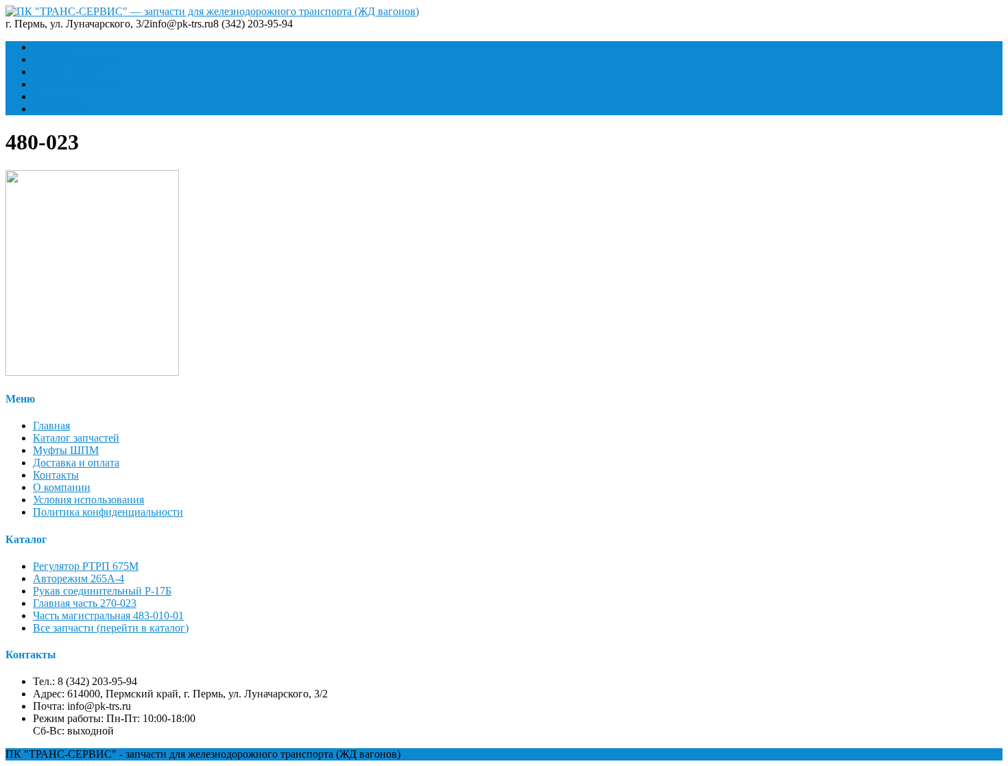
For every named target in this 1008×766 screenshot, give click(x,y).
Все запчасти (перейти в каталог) (111, 628)
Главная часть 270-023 (84, 603)
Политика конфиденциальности (108, 512)
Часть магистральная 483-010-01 (108, 615)
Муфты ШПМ (66, 71)
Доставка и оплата (76, 84)
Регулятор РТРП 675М (86, 566)
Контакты (56, 96)
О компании (62, 109)
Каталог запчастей (76, 59)
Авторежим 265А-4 (78, 578)
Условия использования (88, 499)
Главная (51, 47)
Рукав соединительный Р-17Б (102, 591)
